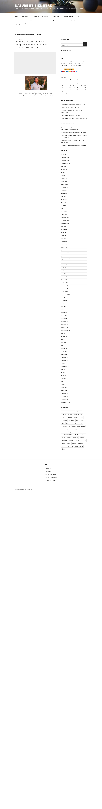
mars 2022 (64, 211)
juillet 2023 (64, 169)
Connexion (48, 471)
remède (77, 440)
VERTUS (70, 446)
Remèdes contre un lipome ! (79, 132)
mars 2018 (64, 348)
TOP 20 (64, 446)
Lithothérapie (51, 20)
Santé (26, 24)
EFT (79, 16)
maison (64, 432)
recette (71, 440)
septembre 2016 (65, 402)
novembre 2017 (65, 360)
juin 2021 (63, 232)
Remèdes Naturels (75, 20)
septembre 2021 (65, 223)
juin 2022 (63, 202)
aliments (72, 411)
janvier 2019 (64, 318)
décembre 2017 (65, 357)
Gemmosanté (64, 127)
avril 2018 (63, 345)
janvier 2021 (64, 247)
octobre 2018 (64, 327)
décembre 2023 (65, 157)
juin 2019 (63, 303)
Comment (69, 417)
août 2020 (64, 262)
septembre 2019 (65, 294)
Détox (77, 420)
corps (81, 417)
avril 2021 (63, 238)
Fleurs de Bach (19, 20)
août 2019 (63, 297)
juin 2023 (63, 172)
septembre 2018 (65, 330)
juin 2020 (63, 268)
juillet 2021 (64, 229)
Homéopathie (30, 20)
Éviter (63, 449)
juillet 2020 (64, 265)
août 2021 (63, 226)
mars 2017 (64, 384)
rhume (63, 443)
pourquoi (82, 437)
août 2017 (63, 369)
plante (63, 437)
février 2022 (64, 214)
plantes (69, 437)
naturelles (76, 434)
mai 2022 (63, 205)
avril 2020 (63, 274)
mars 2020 (64, 277)
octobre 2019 (64, 292)
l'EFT (63, 429)
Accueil (17, 16)
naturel (75, 432)
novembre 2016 (65, 396)
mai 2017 (63, 378)
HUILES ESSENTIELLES (78, 426)
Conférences (56, 16)
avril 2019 (63, 309)
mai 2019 (63, 306)
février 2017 (64, 387)
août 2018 (63, 333)
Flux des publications (50, 474)
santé (68, 443)
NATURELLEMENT (67, 434)
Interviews (41, 20)
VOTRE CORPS (79, 446)
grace (75, 423)
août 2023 (63, 166)
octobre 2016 (64, 399)
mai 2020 (63, 271)
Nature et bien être (33, 5)
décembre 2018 (65, 321)
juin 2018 (63, 339)
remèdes (83, 440)
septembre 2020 (65, 259)
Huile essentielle (66, 426)
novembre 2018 (65, 324)
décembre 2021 (65, 217)
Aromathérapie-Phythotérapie (41, 16)
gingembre (69, 423)
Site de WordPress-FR (50, 480)
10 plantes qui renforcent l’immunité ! (77, 145)
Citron (63, 417)
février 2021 (64, 244)
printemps (64, 440)
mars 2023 (64, 178)
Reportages (18, 24)
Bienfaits (78, 411)
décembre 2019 (65, 286)
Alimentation (25, 16)
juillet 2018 (64, 336)
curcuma (64, 420)
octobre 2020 (64, 256)
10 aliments (65, 411)
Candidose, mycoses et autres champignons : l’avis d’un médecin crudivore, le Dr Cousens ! (31, 44)
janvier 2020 (64, 283)
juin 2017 (63, 375)
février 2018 (64, 351)
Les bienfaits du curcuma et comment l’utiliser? (73, 104)
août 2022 (63, 196)
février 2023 (64, 181)
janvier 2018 (64, 354)
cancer (70, 414)
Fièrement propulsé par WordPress (23, 489)
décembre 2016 (65, 393)
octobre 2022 (64, 190)
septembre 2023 (65, 163)
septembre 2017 (65, 366)
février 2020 (64, 280)
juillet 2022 (64, 199)
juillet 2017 (64, 372)
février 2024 (64, 154)
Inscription (48, 468)
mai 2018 (63, 342)
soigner (74, 443)
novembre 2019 (65, 288)
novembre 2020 (65, 253)
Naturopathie (62, 20)
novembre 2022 (65, 187)
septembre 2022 (65, 193)
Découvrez (71, 420)
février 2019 (64, 315)
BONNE (64, 414)
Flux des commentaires (51, 477)
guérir (80, 423)
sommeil (80, 443)
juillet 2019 (64, 300)
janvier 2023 (64, 184)
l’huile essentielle (77, 429)
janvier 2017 (64, 390)
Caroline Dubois (78, 414)
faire (63, 423)
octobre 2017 (64, 363)
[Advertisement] (35, 63)
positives (75, 437)
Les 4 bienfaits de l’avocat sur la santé (70, 115)
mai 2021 (63, 235)
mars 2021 (64, 241)
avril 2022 (63, 208)
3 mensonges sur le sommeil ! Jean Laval (71, 107)
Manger (70, 432)
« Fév (66, 93)
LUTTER (69, 429)
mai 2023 (63, 175)
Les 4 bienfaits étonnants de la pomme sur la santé (74, 118)
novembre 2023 (65, 160)
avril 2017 (63, 381)
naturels (83, 434)
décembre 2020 (65, 250)
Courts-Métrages (68, 16)
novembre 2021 (65, 220)
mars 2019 (64, 312)
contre (76, 417)
